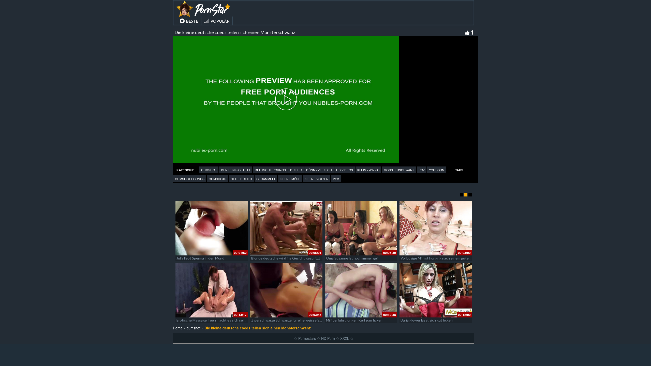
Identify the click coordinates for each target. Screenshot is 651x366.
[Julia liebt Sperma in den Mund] (211, 228)
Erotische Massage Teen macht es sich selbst (212, 320)
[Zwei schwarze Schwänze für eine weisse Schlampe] (286, 290)
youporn (436, 170)
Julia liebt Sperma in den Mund (200, 258)
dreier (296, 170)
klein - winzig (368, 170)
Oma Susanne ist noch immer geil (352, 258)
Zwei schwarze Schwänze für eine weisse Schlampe (292, 320)
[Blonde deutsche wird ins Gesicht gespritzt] (286, 228)
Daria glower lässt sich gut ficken (427, 320)
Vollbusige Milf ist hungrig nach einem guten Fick (439, 258)
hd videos (344, 170)
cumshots (217, 179)
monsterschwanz (399, 170)
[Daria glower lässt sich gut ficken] (436, 290)
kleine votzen (317, 179)
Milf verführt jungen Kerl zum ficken (354, 320)
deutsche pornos (270, 170)
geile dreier (241, 179)
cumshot (209, 170)
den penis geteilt (235, 170)
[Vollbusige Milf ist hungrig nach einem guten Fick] (436, 228)
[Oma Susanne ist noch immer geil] (361, 228)
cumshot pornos (189, 179)
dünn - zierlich (319, 170)
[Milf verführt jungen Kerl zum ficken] (361, 290)
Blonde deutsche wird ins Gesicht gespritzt (285, 258)
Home (178, 327)
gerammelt (265, 179)
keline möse (290, 179)
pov (422, 170)
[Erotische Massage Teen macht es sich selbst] (211, 290)
